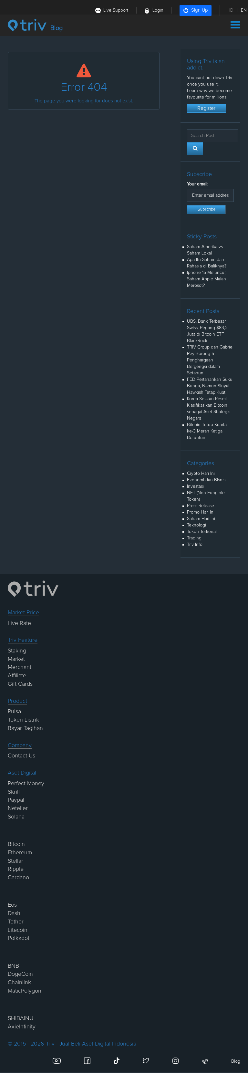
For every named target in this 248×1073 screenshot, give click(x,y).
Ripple (16, 869)
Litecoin (17, 930)
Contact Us (21, 756)
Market (16, 659)
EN (244, 10)
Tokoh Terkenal (202, 531)
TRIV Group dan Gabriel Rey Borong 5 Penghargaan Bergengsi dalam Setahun (210, 360)
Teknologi (196, 525)
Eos (12, 905)
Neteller (18, 808)
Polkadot (18, 938)
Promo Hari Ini (200, 512)
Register (206, 108)
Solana (16, 817)
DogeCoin (20, 974)
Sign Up (199, 10)
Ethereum (20, 853)
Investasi (195, 486)
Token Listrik (23, 720)
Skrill (14, 792)
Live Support (115, 10)
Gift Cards (20, 684)
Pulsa (14, 711)
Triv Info (194, 544)
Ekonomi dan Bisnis (206, 480)
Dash (14, 913)
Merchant (19, 667)
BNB (13, 966)
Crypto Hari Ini (201, 473)
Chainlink (19, 982)
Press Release (200, 506)
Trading (194, 538)
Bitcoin (16, 844)
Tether (16, 922)
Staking (17, 651)
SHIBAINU (20, 1018)
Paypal (16, 800)
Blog (235, 1061)
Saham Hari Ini (201, 518)
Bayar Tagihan (25, 728)
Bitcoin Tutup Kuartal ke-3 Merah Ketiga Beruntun (207, 431)
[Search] (195, 148)
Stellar (15, 861)
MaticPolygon (24, 991)
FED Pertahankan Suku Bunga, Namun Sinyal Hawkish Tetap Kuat (209, 386)
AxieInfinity (22, 1027)
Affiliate (17, 676)
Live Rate (19, 623)
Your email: (197, 184)
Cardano (18, 877)
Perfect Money (26, 784)
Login (157, 10)
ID (231, 10)
